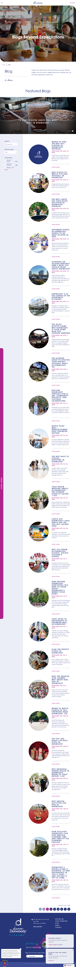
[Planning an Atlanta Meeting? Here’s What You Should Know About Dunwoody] (39, 275)
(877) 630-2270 (37, 926)
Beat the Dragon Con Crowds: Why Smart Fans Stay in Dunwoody (60, 679)
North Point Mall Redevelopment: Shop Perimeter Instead (60, 429)
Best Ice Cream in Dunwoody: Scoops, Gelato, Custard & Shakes (60, 553)
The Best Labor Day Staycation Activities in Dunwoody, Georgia (60, 202)
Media (57, 925)
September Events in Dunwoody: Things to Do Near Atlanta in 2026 (61, 233)
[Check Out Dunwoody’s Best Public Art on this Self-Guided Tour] (39, 531)
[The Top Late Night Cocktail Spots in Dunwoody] (39, 751)
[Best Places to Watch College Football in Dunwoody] (39, 183)
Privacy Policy (50, 963)
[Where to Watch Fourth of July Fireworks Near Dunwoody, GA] (39, 721)
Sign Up (51, 960)
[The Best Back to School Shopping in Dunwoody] (39, 469)
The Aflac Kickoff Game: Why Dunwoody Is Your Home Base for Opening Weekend (61, 328)
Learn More (38, 131)
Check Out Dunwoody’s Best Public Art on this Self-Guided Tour (61, 522)
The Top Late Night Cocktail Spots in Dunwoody (60, 741)
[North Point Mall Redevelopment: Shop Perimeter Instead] (39, 438)
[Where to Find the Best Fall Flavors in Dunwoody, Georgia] (39, 154)
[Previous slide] (5, 115)
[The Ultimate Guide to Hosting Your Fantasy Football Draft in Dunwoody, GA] (39, 372)
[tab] (68, 131)
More (6, 169)
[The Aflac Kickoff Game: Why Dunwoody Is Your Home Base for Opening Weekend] (39, 338)
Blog (57, 923)
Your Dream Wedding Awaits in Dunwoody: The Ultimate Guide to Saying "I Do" (60, 491)
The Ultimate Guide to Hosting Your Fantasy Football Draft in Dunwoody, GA (61, 362)
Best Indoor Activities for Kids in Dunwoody (59, 803)
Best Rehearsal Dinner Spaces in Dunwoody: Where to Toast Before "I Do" (60, 772)
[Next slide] (70, 115)
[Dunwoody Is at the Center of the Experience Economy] (39, 306)
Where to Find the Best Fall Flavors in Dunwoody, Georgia (59, 145)
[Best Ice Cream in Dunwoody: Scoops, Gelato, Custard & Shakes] (39, 563)
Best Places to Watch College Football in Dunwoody (60, 174)
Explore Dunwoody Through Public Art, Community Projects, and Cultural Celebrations (60, 396)
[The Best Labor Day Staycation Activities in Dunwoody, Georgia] (39, 212)
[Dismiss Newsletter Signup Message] (72, 950)
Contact (58, 927)
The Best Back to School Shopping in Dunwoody (60, 459)
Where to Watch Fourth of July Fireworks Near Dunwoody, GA (60, 711)
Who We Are (59, 919)
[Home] (38, 2)
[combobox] (69, 965)
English (69, 965)
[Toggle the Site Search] (2, 2)
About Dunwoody (61, 921)
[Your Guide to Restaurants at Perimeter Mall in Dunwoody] (39, 631)
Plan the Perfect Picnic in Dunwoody (60, 651)
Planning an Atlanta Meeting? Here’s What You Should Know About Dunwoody (61, 265)
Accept (60, 944)
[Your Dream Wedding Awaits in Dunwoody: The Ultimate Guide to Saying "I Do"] (39, 500)
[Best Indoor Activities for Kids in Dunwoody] (39, 814)
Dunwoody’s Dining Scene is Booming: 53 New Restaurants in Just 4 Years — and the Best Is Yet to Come (61, 872)
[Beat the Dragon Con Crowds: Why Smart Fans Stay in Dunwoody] (39, 690)
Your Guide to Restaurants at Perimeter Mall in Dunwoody (59, 621)
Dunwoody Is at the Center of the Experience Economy (61, 296)
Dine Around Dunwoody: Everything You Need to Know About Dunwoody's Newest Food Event (60, 588)
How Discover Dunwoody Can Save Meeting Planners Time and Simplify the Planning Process (60, 837)
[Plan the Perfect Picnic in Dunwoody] (39, 660)
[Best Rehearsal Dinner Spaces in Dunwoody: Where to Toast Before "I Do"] (39, 782)
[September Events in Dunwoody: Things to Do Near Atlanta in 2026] (39, 243)
